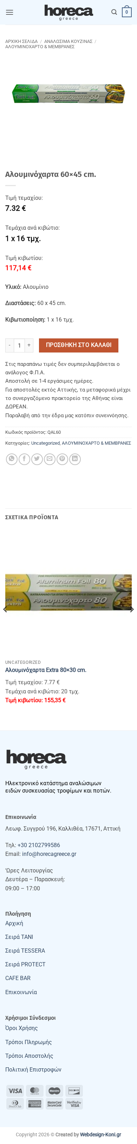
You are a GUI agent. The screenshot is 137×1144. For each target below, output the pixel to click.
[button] (9, 12)
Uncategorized (45, 443)
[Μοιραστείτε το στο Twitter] (37, 459)
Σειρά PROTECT (25, 964)
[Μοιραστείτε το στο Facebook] (24, 459)
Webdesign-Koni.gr (100, 1135)
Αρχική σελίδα (21, 41)
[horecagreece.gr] (68, 12)
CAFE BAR (18, 978)
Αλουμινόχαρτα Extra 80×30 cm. (45, 670)
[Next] (131, 623)
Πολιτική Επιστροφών (33, 1069)
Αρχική (14, 923)
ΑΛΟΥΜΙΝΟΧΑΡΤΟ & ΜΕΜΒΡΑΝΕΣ (39, 46)
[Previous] (5, 623)
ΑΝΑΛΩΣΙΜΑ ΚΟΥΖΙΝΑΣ (68, 41)
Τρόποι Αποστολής (29, 1056)
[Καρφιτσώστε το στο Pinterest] (62, 459)
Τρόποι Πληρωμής (28, 1042)
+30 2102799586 (39, 845)
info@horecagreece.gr (49, 854)
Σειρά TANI (19, 937)
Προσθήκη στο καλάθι (79, 345)
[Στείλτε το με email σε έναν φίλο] (50, 459)
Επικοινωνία (21, 992)
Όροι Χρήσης (21, 1028)
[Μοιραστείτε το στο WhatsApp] (12, 459)
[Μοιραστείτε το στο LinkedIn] (75, 459)
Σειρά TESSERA (25, 950)
